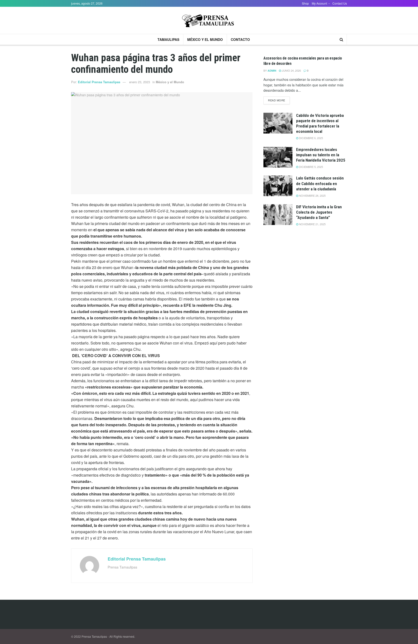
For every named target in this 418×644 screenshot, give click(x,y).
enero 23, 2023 (139, 82)
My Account (319, 3)
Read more (276, 100)
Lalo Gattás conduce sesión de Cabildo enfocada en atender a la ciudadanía (320, 183)
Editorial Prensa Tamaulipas (99, 82)
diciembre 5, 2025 (310, 167)
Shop (305, 3)
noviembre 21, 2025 (312, 224)
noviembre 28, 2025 (312, 195)
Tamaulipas (168, 39)
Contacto (240, 39)
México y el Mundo (205, 39)
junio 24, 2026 (291, 70)
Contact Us (339, 3)
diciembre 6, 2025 (310, 138)
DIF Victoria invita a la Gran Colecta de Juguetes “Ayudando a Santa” (319, 212)
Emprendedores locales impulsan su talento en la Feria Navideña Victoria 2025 (320, 155)
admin (272, 70)
